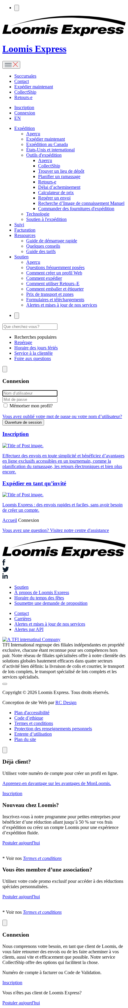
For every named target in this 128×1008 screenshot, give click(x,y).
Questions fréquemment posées (55, 267)
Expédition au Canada (47, 144)
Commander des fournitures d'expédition (76, 208)
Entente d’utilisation (33, 734)
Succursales (25, 75)
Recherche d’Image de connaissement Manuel (81, 203)
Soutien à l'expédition (46, 219)
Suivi (19, 224)
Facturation (24, 230)
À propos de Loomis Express (41, 592)
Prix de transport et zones (50, 294)
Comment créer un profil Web (54, 272)
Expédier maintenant (33, 86)
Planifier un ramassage (59, 176)
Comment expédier (44, 278)
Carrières (22, 618)
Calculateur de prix (56, 192)
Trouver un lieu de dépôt (61, 171)
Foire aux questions (32, 358)
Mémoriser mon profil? (31, 405)
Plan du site (25, 739)
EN (17, 118)
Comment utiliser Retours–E (52, 283)
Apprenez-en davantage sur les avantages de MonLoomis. (56, 783)
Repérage (23, 342)
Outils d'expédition (44, 155)
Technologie (37, 213)
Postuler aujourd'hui (21, 842)
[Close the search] (4, 369)
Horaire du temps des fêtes (39, 597)
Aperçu (33, 133)
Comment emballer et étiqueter (55, 288)
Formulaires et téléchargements (55, 299)
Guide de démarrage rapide (51, 240)
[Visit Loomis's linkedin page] (64, 576)
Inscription (24, 107)
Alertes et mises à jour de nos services (61, 304)
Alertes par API (28, 629)
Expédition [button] (24, 128)
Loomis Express (34, 48)
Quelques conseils (43, 246)
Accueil (9, 520)
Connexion (24, 112)
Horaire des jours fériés (36, 347)
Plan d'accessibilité (31, 712)
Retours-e (23, 97)
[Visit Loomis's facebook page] (64, 563)
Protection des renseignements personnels (53, 728)
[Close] (4, 750)
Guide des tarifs (41, 251)
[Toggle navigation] (11, 65)
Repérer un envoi (54, 197)
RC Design (66, 702)
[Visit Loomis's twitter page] (64, 570)
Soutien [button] (21, 256)
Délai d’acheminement (59, 187)
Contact (21, 81)
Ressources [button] (24, 235)
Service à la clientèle (33, 353)
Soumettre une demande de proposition (51, 603)
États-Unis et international (50, 149)
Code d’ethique (28, 717)
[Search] (16, 8)
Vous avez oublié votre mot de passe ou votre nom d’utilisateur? (62, 416)
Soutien (21, 587)
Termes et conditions (33, 723)
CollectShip (25, 92)
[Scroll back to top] (4, 684)
